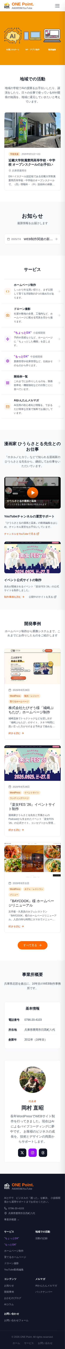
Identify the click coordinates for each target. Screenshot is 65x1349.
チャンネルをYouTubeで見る (20, 533)
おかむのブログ (12, 1298)
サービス (29, 1343)
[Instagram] (32, 1153)
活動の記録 (41, 1238)
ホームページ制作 (14, 1250)
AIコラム (9, 1304)
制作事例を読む (12, 596)
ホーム (16, 1343)
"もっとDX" (10, 1244)
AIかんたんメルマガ (46, 1285)
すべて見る (30, 945)
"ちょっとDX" (11, 1238)
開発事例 (9, 1291)
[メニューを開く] (57, 5)
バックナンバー (43, 1291)
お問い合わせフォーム (16, 1320)
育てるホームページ (15, 1257)
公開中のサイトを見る (41, 596)
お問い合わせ (45, 1343)
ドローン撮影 (11, 1263)
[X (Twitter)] (22, 1153)
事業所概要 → (11, 1219)
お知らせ (9, 1285)
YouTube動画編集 (14, 1269)
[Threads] (43, 1153)
